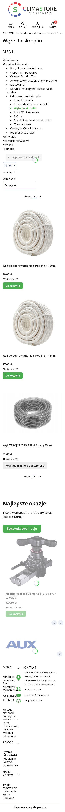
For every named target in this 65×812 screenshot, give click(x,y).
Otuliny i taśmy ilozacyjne (26, 128)
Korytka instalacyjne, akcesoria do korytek (29, 90)
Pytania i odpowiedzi (10, 753)
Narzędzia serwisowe (16, 141)
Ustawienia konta (9, 792)
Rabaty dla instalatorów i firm (10, 719)
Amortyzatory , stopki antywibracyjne (33, 80)
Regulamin (9, 758)
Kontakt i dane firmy (9, 678)
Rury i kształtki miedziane (26, 68)
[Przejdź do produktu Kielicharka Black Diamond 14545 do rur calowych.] (34, 562)
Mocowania (17, 84)
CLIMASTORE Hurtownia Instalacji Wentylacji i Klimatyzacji (29, 33)
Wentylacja (9, 136)
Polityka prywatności (10, 763)
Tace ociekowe (23, 124)
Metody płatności (8, 711)
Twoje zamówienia (10, 786)
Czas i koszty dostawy (11, 727)
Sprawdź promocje (22, 528)
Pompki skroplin (24, 100)
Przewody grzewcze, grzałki (31, 104)
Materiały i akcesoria (15, 64)
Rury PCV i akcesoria (27, 112)
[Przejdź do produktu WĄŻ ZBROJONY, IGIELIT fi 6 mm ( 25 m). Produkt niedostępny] (32, 413)
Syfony (18, 116)
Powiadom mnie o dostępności (25, 465)
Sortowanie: (9, 178)
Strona (27, 196)
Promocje (8, 149)
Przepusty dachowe (22, 132)
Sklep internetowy (28, 807)
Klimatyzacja (10, 60)
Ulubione (8, 798)
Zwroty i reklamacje (9, 734)
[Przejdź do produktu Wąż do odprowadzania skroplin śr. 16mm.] (32, 233)
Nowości (8, 145)
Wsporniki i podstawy (23, 72)
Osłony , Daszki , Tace (23, 76)
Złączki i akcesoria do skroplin (32, 120)
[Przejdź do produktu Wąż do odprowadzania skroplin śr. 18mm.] (32, 323)
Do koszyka (13, 286)
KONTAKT (26, 667)
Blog (5, 683)
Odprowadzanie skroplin (25, 96)
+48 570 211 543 (33, 689)
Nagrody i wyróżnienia (10, 688)
